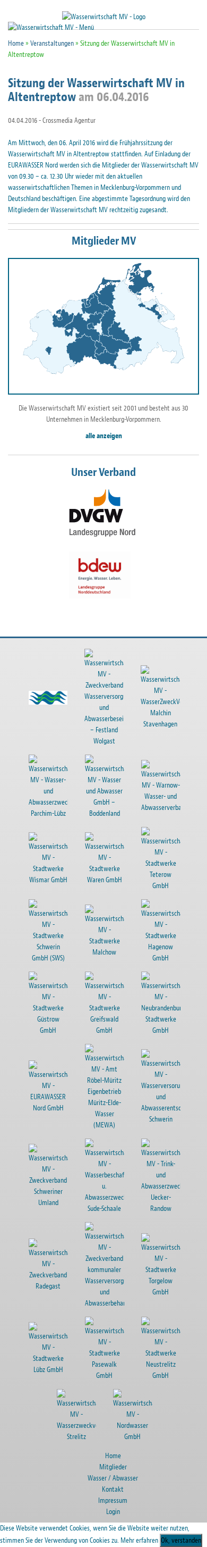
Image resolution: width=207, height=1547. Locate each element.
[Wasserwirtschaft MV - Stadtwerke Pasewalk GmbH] (113, 1352)
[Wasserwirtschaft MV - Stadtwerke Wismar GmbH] (57, 862)
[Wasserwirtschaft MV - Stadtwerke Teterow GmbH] (169, 862)
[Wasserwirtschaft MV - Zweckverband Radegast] (57, 1268)
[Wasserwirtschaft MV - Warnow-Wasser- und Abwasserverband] (169, 790)
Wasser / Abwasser (113, 1478)
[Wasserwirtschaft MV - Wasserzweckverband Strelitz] (85, 1419)
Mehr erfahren (139, 1540)
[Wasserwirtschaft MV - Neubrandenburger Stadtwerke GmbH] (169, 1006)
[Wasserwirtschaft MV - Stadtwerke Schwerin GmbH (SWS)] (57, 934)
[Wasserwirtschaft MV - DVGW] (102, 513)
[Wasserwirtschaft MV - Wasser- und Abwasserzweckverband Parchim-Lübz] (57, 790)
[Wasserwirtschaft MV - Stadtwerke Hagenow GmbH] (169, 934)
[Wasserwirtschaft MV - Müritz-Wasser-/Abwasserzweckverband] (57, 701)
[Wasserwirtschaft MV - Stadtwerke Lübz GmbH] (57, 1352)
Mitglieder (113, 1466)
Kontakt (113, 1489)
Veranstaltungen (52, 43)
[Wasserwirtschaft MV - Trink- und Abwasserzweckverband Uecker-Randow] (169, 1179)
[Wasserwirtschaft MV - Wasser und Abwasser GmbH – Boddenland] (113, 790)
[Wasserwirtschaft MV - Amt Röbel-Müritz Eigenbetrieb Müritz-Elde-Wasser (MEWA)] (113, 1090)
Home (16, 43)
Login (113, 1511)
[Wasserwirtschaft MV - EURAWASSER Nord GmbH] (57, 1090)
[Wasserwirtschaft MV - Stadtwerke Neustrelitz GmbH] (169, 1352)
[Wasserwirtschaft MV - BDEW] (100, 575)
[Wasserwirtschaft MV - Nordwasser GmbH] (141, 1419)
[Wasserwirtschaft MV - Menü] (51, 26)
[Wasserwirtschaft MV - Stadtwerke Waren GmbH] (113, 862)
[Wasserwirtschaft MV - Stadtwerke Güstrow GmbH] (57, 1006)
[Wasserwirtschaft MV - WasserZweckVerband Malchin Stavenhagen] (169, 701)
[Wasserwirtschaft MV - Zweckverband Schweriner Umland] (57, 1179)
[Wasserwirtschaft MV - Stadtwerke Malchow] (113, 934)
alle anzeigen (103, 435)
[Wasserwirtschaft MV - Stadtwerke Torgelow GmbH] (169, 1268)
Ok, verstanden (181, 1540)
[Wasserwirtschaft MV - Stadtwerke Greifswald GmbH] (113, 1006)
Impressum (112, 1500)
